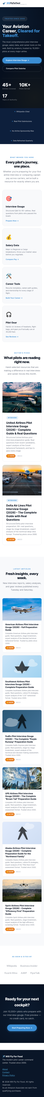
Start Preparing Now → (22, 1028)
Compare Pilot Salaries (16, 68)
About (5, 1069)
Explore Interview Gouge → (17, 60)
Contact (6, 1072)
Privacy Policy (8, 1075)
